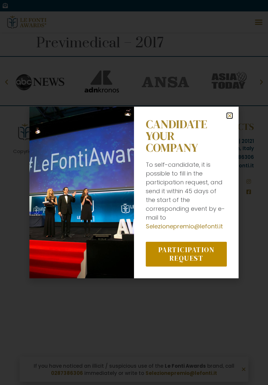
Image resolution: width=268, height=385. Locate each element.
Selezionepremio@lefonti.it (184, 226)
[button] (229, 115)
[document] (134, 192)
